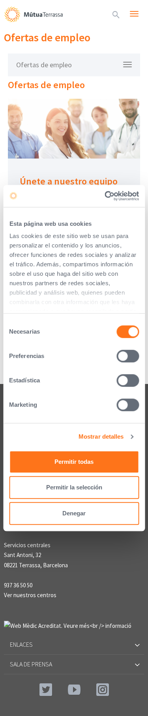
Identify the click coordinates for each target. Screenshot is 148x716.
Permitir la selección (74, 487)
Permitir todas (74, 461)
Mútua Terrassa (33, 14)
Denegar (74, 513)
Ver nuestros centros (30, 595)
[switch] (127, 356)
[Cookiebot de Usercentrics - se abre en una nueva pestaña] (105, 196)
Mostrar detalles (101, 436)
